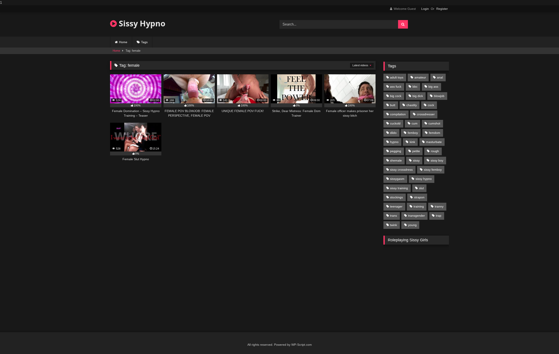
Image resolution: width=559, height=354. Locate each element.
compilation (398, 114)
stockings (396, 197)
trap (438, 215)
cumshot (434, 123)
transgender (416, 215)
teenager (396, 206)
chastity (411, 105)
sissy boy (437, 160)
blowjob (439, 96)
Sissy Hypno (141, 23)
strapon (419, 197)
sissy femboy (433, 169)
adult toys (396, 77)
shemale (396, 160)
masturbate (434, 142)
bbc (415, 86)
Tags (144, 42)
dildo (393, 132)
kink (412, 142)
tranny (439, 206)
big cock (395, 96)
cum (415, 123)
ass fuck (395, 86)
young (412, 225)
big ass (433, 86)
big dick (417, 96)
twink (393, 225)
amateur (420, 77)
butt (392, 105)
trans (393, 215)
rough (435, 151)
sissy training (399, 188)
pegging (395, 151)
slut (421, 188)
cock (431, 105)
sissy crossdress (401, 169)
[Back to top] (545, 342)
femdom (434, 132)
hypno (394, 142)
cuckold (395, 123)
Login (425, 8)
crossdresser (426, 114)
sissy (416, 160)
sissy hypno (424, 178)
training (419, 206)
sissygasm (397, 178)
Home (123, 42)
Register (442, 8)
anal (440, 77)
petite (416, 151)
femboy (413, 132)
